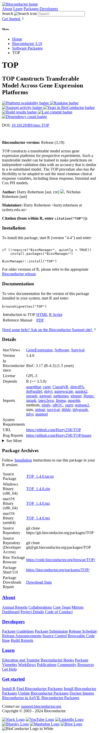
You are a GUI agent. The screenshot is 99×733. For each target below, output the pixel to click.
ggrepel (45, 396)
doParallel (34, 391)
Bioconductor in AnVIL (21, 698)
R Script (55, 314)
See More (14, 441)
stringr (40, 409)
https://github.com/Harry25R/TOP (53, 430)
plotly (46, 405)
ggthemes (61, 396)
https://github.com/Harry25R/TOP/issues (58, 435)
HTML (42, 314)
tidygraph (80, 409)
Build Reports (22, 640)
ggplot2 (81, 391)
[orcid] (62, 192)
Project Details (32, 612)
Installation (23, 460)
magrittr (74, 400)
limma (61, 400)
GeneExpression (39, 350)
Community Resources (75, 664)
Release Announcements (21, 636)
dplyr (48, 391)
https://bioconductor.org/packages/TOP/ (58, 570)
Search (7, 13)
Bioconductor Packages (60, 698)
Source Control (54, 636)
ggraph (31, 396)
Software (62, 350)
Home (17, 39)
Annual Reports (14, 607)
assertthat (33, 387)
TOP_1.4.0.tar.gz (40, 476)
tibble (66, 409)
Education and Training (21, 660)
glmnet (76, 396)
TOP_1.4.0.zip (38, 489)
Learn (18, 9)
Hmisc (89, 396)
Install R (8, 688)
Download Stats (39, 582)
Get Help (9, 669)
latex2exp (46, 400)
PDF (40, 320)
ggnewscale (63, 391)
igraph (31, 400)
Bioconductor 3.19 (27, 43)
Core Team (62, 607)
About (7, 9)
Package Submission (51, 631)
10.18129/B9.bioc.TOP (30, 125)
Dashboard (11, 612)
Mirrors (78, 607)
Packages (31, 9)
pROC (58, 405)
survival (53, 409)
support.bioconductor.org (41, 706)
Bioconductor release (19, 274)
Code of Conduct (59, 612)
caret (47, 387)
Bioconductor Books (57, 660)
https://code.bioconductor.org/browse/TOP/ (60, 560)
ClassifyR (60, 387)
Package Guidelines (18, 631)
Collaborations (40, 607)
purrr (69, 405)
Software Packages (27, 48)
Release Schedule (83, 631)
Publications (46, 664)
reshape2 (82, 405)
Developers (49, 9)
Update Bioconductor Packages (43, 693)
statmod (41, 414)
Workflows (27, 664)
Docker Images (82, 693)
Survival (78, 350)
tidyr (29, 414)
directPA (77, 387)
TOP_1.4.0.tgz (38, 503)
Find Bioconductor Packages (39, 688)
